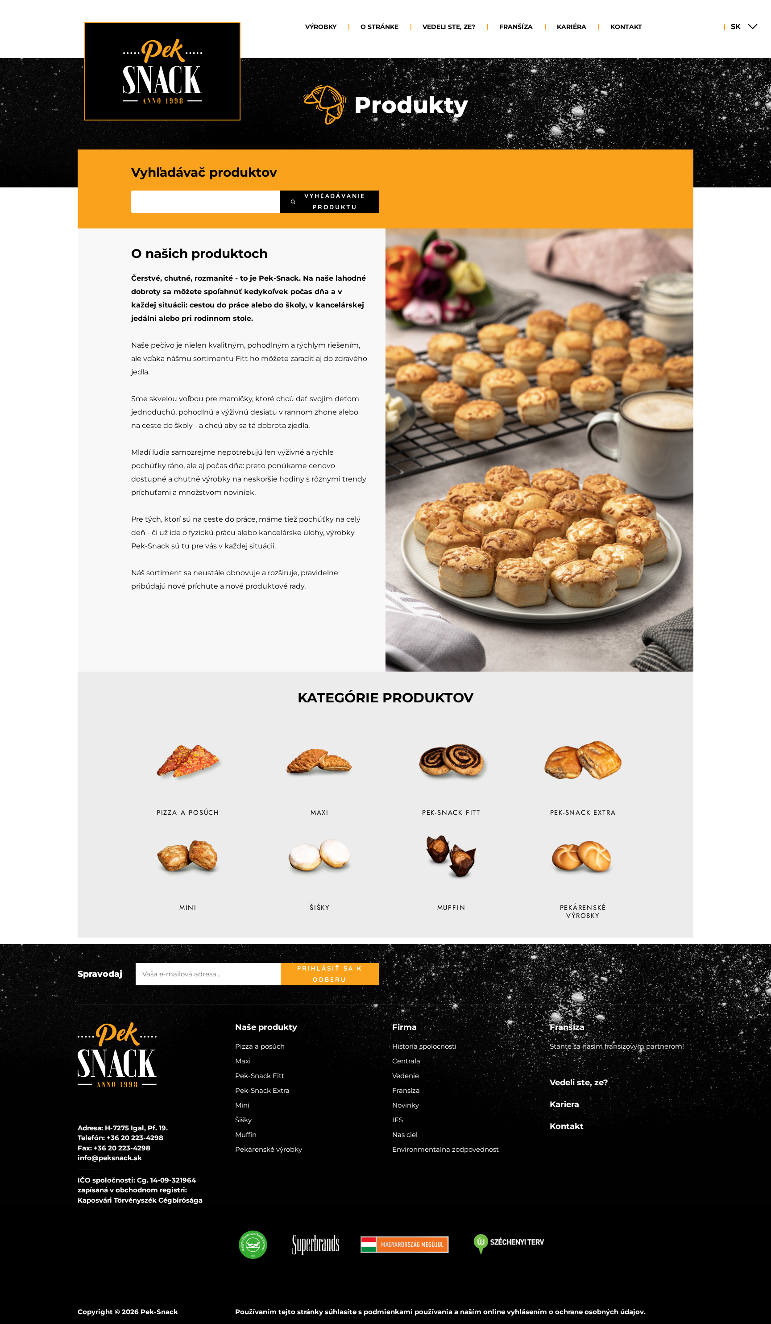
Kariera (564, 1104)
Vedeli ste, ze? (449, 27)
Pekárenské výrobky (268, 1149)
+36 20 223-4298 (135, 1137)
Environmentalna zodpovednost (445, 1149)
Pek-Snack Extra (262, 1090)
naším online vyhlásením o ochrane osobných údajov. (553, 1311)
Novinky (405, 1105)
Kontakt (626, 27)
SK (736, 26)
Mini (242, 1105)
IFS (397, 1120)
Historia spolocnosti (424, 1046)
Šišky (243, 1120)
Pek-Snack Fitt (259, 1075)
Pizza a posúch (260, 1046)
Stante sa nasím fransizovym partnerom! (617, 1046)
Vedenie (405, 1075)
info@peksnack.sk (110, 1158)
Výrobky (320, 27)
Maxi (243, 1061)
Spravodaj (100, 974)
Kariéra (571, 27)
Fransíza (406, 1090)
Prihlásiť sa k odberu (329, 974)
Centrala (406, 1061)
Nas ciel (405, 1134)
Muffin (246, 1134)
